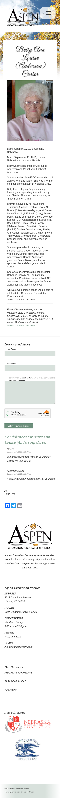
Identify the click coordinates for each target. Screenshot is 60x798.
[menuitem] (42, 19)
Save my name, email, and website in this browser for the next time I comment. (32, 379)
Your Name (11, 349)
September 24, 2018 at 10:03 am (19, 452)
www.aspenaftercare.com (21, 325)
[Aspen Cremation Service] (24, 17)
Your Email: (11, 363)
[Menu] (47, 19)
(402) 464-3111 (12, 636)
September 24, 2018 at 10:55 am (19, 474)
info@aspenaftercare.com (18, 647)
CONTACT (10, 690)
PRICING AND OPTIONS (18, 672)
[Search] (42, 19)
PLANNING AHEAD (15, 681)
